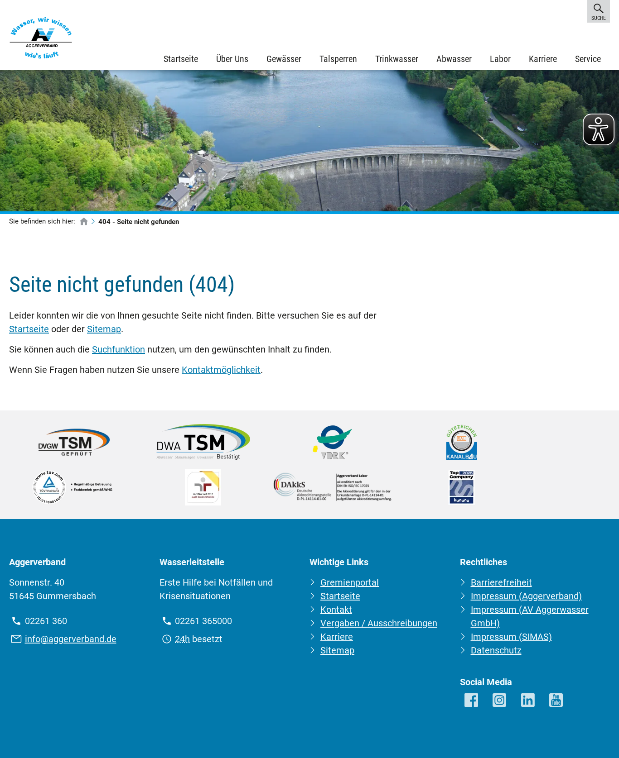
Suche (598, 18)
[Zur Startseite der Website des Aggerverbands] (41, 39)
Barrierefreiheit (501, 582)
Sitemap (104, 329)
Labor (500, 58)
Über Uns (232, 58)
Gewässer (283, 58)
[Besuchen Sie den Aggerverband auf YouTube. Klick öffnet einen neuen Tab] (557, 701)
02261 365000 (203, 620)
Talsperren (338, 58)
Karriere (543, 58)
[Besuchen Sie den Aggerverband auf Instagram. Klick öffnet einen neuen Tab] (500, 701)
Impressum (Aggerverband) (526, 596)
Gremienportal (349, 582)
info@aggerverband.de (70, 639)
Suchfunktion (118, 349)
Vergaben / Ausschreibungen (378, 623)
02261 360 (46, 620)
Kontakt (336, 609)
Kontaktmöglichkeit (221, 369)
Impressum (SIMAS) (511, 636)
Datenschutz (496, 650)
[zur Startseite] (84, 222)
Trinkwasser (396, 58)
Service (588, 58)
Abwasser (454, 58)
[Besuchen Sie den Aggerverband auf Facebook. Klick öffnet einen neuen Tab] (472, 701)
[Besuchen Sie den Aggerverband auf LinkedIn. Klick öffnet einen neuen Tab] (529, 701)
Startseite (181, 58)
